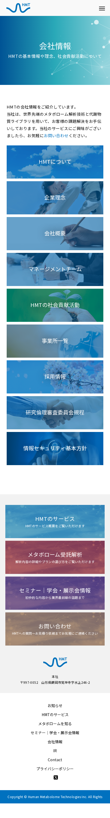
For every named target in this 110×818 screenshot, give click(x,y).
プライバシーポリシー (55, 768)
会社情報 (55, 741)
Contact (55, 759)
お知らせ (55, 705)
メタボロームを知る (55, 723)
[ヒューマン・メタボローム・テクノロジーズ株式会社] (49, 8)
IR (55, 750)
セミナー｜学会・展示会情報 (55, 732)
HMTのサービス (55, 714)
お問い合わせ (56, 135)
